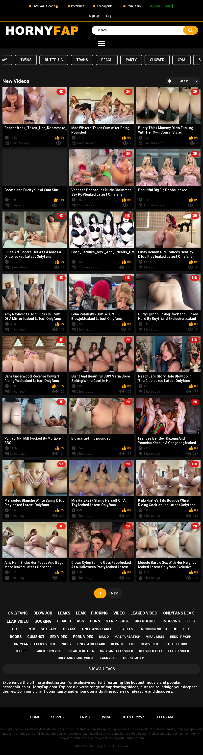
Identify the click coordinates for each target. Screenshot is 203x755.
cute (17, 629)
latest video (178, 651)
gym (181, 60)
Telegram (164, 717)
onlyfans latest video (34, 644)
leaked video (143, 613)
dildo (104, 636)
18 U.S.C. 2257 (132, 717)
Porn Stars (134, 6)
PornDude (77, 6)
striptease (117, 621)
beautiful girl (176, 644)
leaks (64, 613)
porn (95, 621)
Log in (110, 16)
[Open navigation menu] (101, 43)
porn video (83, 637)
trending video (153, 629)
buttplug (54, 60)
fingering (170, 621)
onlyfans (18, 613)
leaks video (108, 658)
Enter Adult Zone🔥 (45, 6)
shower (157, 60)
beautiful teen (81, 651)
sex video (58, 637)
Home (35, 717)
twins (25, 60)
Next (115, 593)
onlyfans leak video (116, 651)
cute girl (20, 651)
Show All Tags (101, 669)
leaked (64, 621)
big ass (69, 629)
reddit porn (181, 636)
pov (31, 629)
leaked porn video (49, 651)
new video (149, 644)
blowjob (42, 613)
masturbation (127, 636)
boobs (16, 637)
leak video (18, 621)
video (119, 613)
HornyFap (96, 746)
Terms (84, 717)
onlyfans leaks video (75, 658)
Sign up (94, 16)
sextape (49, 629)
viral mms (155, 636)
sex (186, 629)
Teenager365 (105, 6)
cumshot (36, 637)
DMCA (105, 717)
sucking (42, 621)
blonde (117, 644)
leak (81, 613)
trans (82, 60)
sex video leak (150, 651)
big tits (125, 629)
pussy (66, 644)
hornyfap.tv (133, 658)
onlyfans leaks (91, 644)
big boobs (145, 621)
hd (175, 629)
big (132, 644)
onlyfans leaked (97, 629)
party (131, 60)
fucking (99, 613)
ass (80, 621)
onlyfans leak (178, 613)
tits (190, 621)
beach (106, 60)
